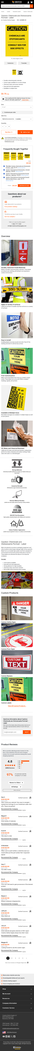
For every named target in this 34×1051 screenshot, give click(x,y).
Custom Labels (6, 703)
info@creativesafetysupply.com (17, 226)
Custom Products (9, 593)
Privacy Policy (6, 1042)
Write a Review (17, 790)
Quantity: (3, 123)
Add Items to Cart (24, 185)
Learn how (25, 100)
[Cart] (31, 2)
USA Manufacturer (12, 1032)
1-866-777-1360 (16, 224)
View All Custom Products (16, 706)
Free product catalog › (11, 206)
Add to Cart (26, 132)
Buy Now (8, 132)
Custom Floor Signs (8, 649)
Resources (6, 998)
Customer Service (8, 1008)
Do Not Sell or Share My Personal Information (20, 1042)
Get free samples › (10, 216)
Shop (4, 989)
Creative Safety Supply (16, 1043)
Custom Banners (6, 676)
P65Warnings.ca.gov (9, 141)
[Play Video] (20, 73)
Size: (2, 104)
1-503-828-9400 (14, 1025)
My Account (6, 994)
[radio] (24, 761)
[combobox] (17, 6)
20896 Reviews (11, 768)
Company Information (9, 1003)
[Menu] (2, 2)
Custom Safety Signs (8, 622)
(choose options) (21, 167)
